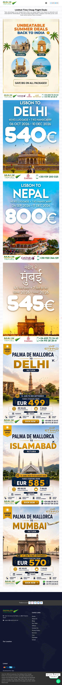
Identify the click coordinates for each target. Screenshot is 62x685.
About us (34, 619)
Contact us (35, 628)
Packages (34, 637)
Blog (33, 621)
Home (33, 616)
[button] (54, 3)
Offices (34, 626)
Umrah (34, 640)
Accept (50, 675)
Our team (35, 623)
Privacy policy (36, 630)
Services (34, 633)
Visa (33, 635)
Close (57, 675)
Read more (5, 682)
